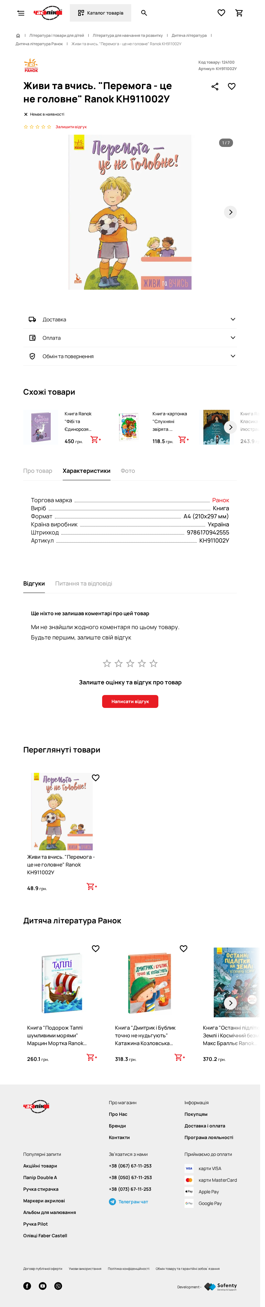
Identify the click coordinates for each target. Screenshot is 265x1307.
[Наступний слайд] (230, 212)
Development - (189, 1286)
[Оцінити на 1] (107, 663)
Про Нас (118, 1114)
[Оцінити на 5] (153, 663)
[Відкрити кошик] (239, 13)
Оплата (52, 337)
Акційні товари (40, 1165)
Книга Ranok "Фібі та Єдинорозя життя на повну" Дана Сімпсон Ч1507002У (82, 432)
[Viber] (58, 1286)
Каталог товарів (105, 13)
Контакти (119, 1137)
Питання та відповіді (83, 583)
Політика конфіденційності (128, 1269)
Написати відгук (130, 701)
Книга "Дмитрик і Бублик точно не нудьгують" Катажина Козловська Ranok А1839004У (145, 1039)
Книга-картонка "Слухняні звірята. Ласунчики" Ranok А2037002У (170, 432)
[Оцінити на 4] (142, 663)
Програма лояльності (209, 1137)
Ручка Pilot (35, 1224)
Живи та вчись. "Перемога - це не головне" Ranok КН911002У (61, 864)
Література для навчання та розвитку (128, 35)
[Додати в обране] (232, 86)
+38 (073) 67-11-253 (130, 1189)
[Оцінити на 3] (130, 663)
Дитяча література (189, 35)
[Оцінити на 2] (118, 663)
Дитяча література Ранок (39, 44)
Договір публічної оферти (42, 1269)
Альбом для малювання (49, 1212)
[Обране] (221, 13)
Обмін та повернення (68, 356)
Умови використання (85, 1269)
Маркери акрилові (44, 1200)
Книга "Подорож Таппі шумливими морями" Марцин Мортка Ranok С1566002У (55, 1039)
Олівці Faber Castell (45, 1235)
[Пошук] (144, 13)
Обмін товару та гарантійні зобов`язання (188, 1269)
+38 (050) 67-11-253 (130, 1177)
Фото (128, 470)
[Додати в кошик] (95, 439)
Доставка (54, 319)
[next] (230, 427)
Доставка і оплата (205, 1125)
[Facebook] (27, 1286)
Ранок (220, 500)
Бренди (117, 1125)
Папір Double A (40, 1177)
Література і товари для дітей (56, 35)
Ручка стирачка (40, 1189)
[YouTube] (43, 1286)
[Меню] (21, 13)
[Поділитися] (215, 86)
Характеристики (87, 470)
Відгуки (34, 583)
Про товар (37, 470)
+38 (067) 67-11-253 (130, 1165)
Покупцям (196, 1114)
